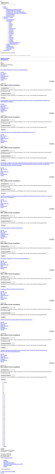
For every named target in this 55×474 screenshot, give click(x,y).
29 (4, 419)
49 (4, 445)
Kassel (10, 35)
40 (4, 433)
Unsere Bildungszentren (11, 44)
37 (4, 429)
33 (4, 424)
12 (4, 397)
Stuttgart (11, 40)
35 (4, 427)
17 (4, 404)
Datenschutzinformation (8, 462)
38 (4, 430)
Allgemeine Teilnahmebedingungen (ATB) (13, 464)
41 (4, 434)
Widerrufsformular (7, 465)
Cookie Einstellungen (5, 469)
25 (4, 414)
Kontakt (5, 460)
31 (4, 422)
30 (4, 420)
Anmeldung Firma (4, 88)
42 (4, 436)
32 (4, 423)
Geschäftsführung (10, 19)
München (11, 37)
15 (4, 401)
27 (4, 416)
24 (4, 413)
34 (4, 425)
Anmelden (52, 81)
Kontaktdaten (9, 20)
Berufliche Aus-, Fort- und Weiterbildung (15, 11)
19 (4, 406)
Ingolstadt (11, 41)
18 (4, 405)
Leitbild (8, 45)
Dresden (11, 24)
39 (4, 432)
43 (4, 437)
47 (4, 442)
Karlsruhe (11, 33)
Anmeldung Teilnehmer (6, 93)
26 (4, 415)
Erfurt (10, 26)
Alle (10, 22)
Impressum (5, 461)
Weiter (4, 446)
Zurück (5, 382)
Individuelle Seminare (8, 17)
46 (4, 441)
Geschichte (8, 49)
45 (4, 439)
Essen (10, 27)
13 (4, 398)
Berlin (10, 23)
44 (4, 438)
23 (4, 411)
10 (4, 395)
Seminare (5, 8)
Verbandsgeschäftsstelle (14, 42)
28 (4, 418)
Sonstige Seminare (10, 14)
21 (4, 409)
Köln (10, 36)
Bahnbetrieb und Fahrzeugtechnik (14, 9)
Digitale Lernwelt (10, 15)
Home (4, 6)
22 (4, 410)
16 (4, 402)
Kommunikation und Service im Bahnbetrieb (16, 13)
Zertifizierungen (10, 46)
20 (4, 407)
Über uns (5, 18)
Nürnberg (11, 38)
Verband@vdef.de (8, 457)
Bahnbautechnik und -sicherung (13, 10)
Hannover (11, 32)
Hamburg (11, 31)
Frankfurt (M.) (12, 28)
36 (4, 428)
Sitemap (5, 466)
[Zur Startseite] (1, 1)
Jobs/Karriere (6, 50)
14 (4, 400)
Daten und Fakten (10, 47)
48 (4, 443)
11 (4, 396)
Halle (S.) (11, 29)
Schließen (3, 97)
